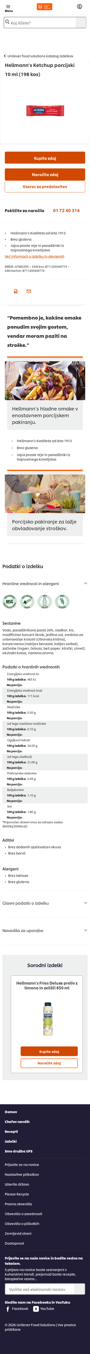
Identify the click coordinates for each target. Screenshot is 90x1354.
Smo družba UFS (18, 1151)
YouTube (47, 1308)
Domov (11, 1111)
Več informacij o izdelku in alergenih (34, 256)
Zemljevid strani (18, 1233)
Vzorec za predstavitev (45, 186)
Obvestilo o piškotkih (22, 1223)
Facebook (20, 1308)
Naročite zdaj (45, 174)
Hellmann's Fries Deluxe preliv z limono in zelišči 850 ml (47, 985)
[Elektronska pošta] (28, 290)
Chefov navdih (17, 1121)
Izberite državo (17, 1184)
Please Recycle (17, 1194)
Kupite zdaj (45, 158)
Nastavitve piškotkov (22, 1174)
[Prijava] (79, 6)
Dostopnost (14, 1243)
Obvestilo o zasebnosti (23, 1213)
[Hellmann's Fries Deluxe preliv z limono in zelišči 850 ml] (47, 1018)
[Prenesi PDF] (15, 290)
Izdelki (11, 1141)
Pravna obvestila (18, 1203)
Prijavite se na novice (22, 1164)
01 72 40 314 (66, 210)
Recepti (11, 1131)
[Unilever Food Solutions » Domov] (44, 6)
